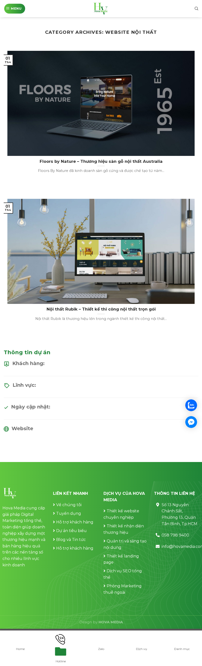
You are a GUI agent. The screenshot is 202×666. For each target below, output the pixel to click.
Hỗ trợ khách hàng (74, 522)
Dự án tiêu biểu (71, 530)
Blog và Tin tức (71, 539)
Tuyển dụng (68, 513)
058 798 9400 (175, 535)
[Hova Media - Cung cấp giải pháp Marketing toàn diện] (101, 8)
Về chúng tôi (69, 504)
